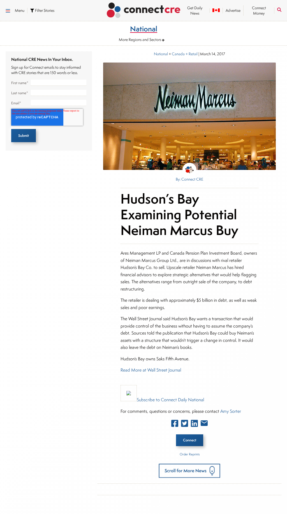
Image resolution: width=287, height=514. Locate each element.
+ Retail (191, 53)
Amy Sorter (230, 411)
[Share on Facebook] (174, 424)
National (161, 53)
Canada (178, 53)
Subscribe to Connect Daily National (170, 400)
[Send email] (204, 424)
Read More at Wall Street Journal (151, 370)
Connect (189, 440)
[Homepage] (143, 9)
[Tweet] (184, 424)
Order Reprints (190, 454)
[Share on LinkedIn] (194, 424)
